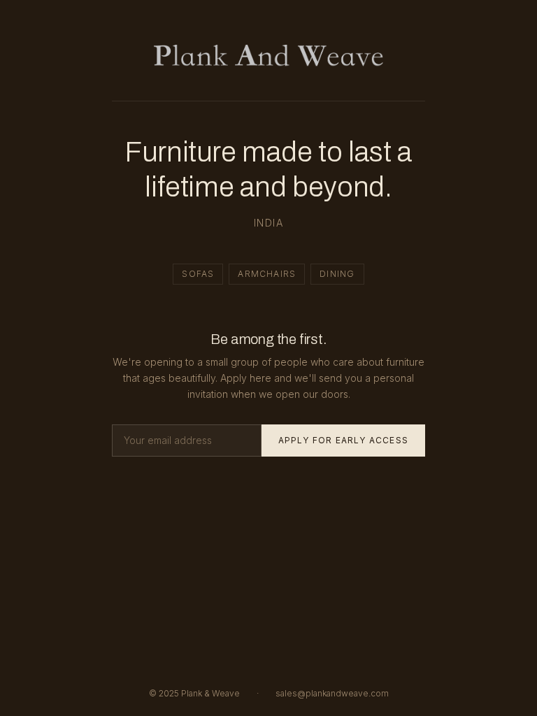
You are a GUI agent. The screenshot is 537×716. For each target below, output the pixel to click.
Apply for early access (343, 440)
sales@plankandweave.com (332, 693)
